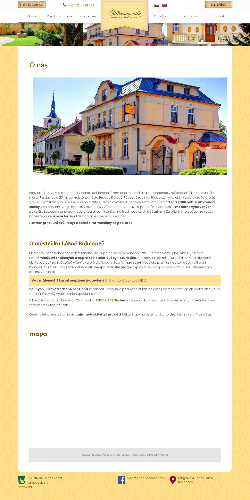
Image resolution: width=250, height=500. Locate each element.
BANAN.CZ (115, 455)
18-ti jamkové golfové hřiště (125, 280)
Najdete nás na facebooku (146, 478)
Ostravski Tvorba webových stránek (139, 455)
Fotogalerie (162, 16)
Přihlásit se (162, 455)
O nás (31, 16)
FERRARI (102, 300)
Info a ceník (87, 16)
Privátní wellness (59, 16)
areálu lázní (172, 267)
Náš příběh (218, 4)
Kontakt (218, 16)
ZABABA (114, 300)
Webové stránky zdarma (94, 455)
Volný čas (191, 16)
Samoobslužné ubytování (33, 485)
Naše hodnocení (31, 4)
